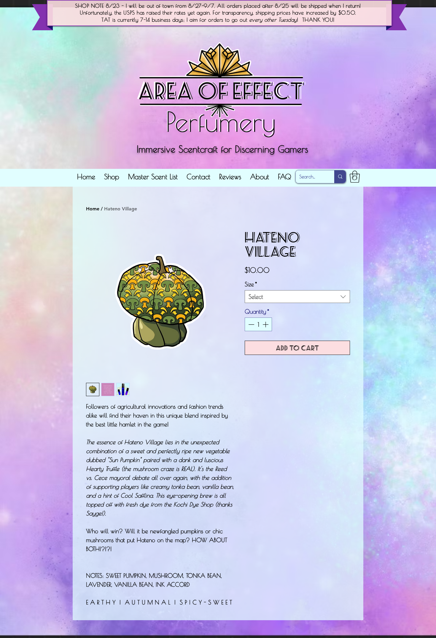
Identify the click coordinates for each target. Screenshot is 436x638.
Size (251, 284)
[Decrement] (251, 324)
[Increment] (266, 324)
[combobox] (297, 296)
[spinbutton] (258, 324)
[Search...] (340, 176)
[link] (355, 176)
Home (92, 209)
